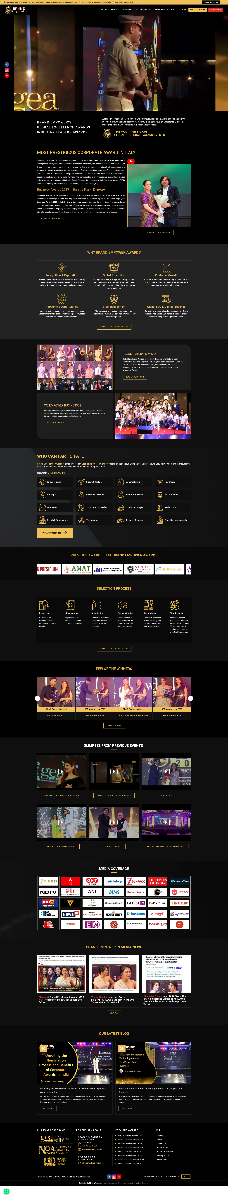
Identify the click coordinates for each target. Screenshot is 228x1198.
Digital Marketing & (125, 1183)
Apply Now (126, 10)
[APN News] (157, 903)
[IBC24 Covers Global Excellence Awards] (48, 903)
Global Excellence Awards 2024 (131, 1147)
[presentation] (37, 698)
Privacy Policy (163, 1155)
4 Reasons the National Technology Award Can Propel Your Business (150, 1090)
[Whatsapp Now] (7, 1191)
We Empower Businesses (62, 405)
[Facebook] (109, 1176)
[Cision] (70, 924)
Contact (183, 10)
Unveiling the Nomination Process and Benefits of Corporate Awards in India (72, 1090)
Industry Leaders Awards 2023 (130, 1151)
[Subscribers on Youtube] (7, 75)
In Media (174, 10)
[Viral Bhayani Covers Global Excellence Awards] (70, 903)
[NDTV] (48, 892)
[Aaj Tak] (48, 924)
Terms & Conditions (165, 1151)
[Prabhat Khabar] (114, 914)
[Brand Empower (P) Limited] (15, 10)
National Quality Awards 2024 (130, 1143)
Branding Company (141, 1183)
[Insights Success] (92, 924)
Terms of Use (162, 1147)
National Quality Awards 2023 (130, 1155)
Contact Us (161, 1143)
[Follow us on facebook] (7, 64)
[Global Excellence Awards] (55, 1139)
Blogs (159, 1139)
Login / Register (215, 10)
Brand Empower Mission (141, 354)
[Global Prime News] (179, 914)
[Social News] (157, 924)
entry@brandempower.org (92, 1149)
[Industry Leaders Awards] (55, 1161)
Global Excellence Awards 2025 (131, 1139)
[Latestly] (136, 903)
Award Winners (161, 10)
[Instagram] (114, 1176)
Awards (114, 10)
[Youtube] (119, 1176)
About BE (104, 10)
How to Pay (162, 1159)
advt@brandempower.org (92, 1163)
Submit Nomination (211, 2)
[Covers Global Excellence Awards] (179, 881)
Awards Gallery (143, 10)
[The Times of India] (157, 881)
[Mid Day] (114, 881)
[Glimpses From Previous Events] (61, 772)
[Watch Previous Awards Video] (56, 692)
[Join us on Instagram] (7, 70)
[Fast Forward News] (136, 924)
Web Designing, (110, 1183)
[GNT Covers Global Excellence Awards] (92, 881)
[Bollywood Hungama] (136, 914)
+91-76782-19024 (89, 1146)
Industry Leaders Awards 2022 (130, 1164)
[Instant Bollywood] (114, 924)
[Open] (119, 10)
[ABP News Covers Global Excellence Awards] (70, 881)
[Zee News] (136, 881)
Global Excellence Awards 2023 (131, 1159)
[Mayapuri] (157, 914)
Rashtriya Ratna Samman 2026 (130, 1135)
